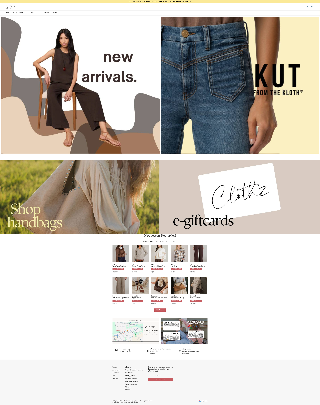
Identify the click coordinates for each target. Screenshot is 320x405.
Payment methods (131, 378)
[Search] (316, 7)
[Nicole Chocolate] (198, 285)
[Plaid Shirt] (179, 254)
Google (137, 402)
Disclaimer (128, 373)
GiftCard (47, 13)
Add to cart (118, 269)
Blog (55, 13)
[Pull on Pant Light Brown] (120, 285)
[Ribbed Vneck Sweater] (140, 254)
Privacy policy (130, 376)
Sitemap (128, 387)
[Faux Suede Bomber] (120, 254)
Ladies (7, 13)
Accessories (18, 13)
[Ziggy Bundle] (140, 285)
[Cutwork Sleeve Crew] (159, 254)
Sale (40, 13)
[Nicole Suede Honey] (179, 285)
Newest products (150, 242)
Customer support (131, 384)
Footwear (31, 13)
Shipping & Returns (131, 381)
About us (128, 367)
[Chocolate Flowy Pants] (198, 254)
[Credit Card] (199, 402)
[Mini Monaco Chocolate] (159, 285)
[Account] (308, 7)
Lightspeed (136, 401)
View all (160, 310)
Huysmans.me (149, 401)
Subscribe (160, 379)
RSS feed (128, 390)
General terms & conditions (134, 370)
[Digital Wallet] (205, 402)
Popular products (167, 242)
